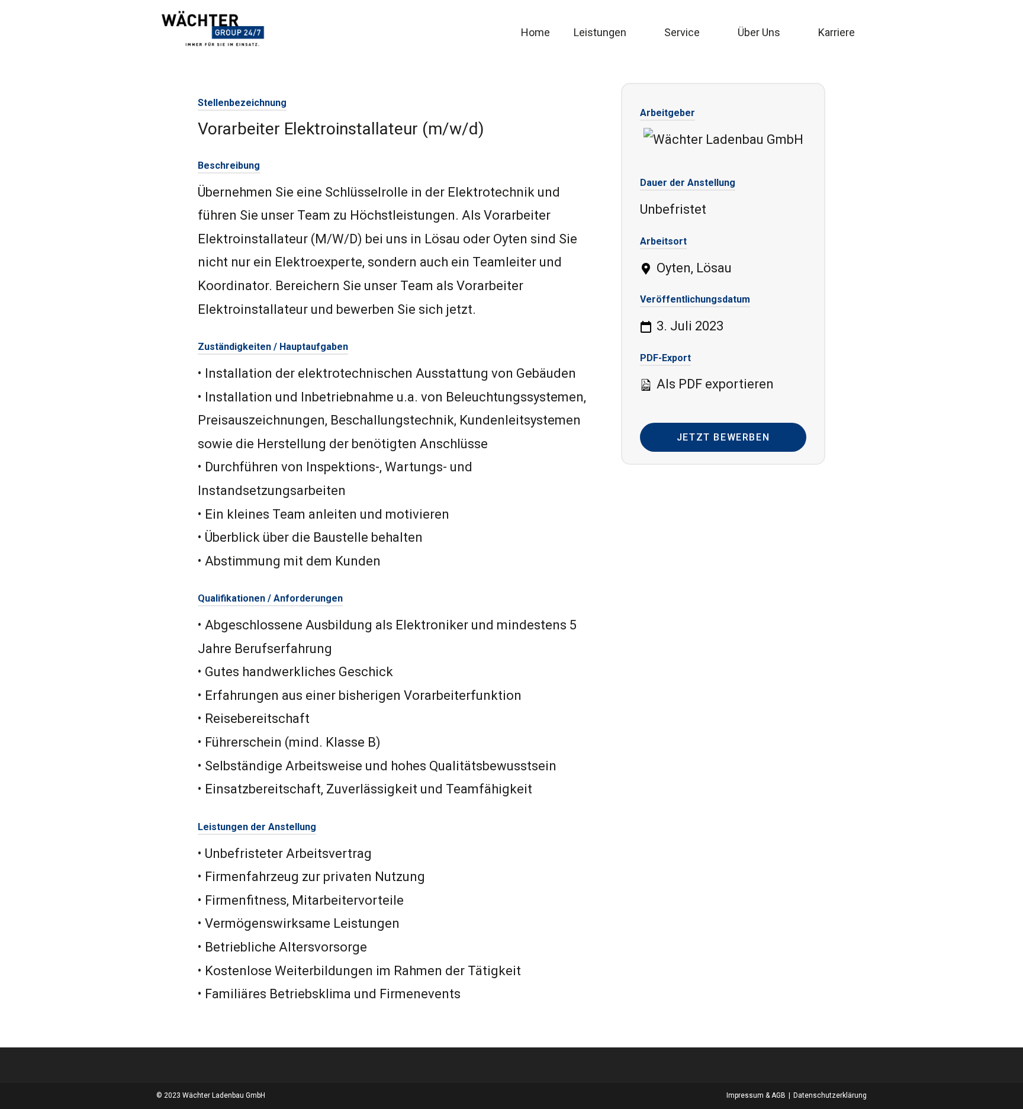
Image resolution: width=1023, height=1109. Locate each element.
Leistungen (600, 32)
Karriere (836, 32)
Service (682, 32)
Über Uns (759, 32)
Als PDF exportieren (714, 384)
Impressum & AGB (756, 1095)
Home (535, 32)
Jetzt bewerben (723, 437)
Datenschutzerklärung (830, 1095)
